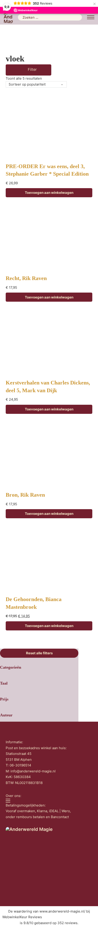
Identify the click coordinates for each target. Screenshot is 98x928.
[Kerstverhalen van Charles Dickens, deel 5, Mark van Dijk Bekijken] (49, 342)
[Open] (22, 70)
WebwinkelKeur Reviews (22, 917)
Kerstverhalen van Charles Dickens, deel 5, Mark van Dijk (48, 386)
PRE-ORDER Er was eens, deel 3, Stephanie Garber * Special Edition (47, 170)
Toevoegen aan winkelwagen (49, 192)
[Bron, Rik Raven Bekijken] (49, 455)
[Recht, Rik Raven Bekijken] (49, 238)
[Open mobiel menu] (90, 17)
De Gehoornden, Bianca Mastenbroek (34, 603)
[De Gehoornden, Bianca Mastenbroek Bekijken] (49, 559)
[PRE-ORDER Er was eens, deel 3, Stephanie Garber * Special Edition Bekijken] (49, 126)
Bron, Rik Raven (25, 495)
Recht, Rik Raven (26, 278)
